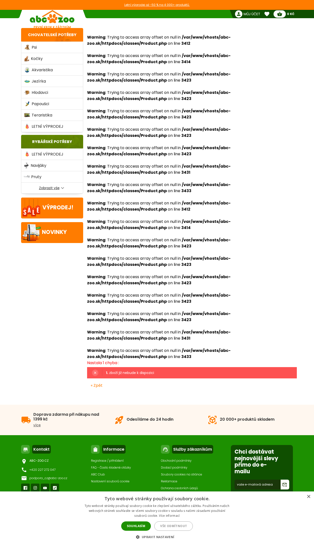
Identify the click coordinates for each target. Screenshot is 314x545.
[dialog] (157, 518)
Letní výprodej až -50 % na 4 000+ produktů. (157, 5)
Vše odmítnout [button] (173, 526)
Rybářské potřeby (52, 141)
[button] (157, 536)
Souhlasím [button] (136, 526)
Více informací (169, 516)
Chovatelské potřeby (52, 35)
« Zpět (97, 385)
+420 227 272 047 (42, 470)
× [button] (308, 497)
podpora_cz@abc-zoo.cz (48, 478)
